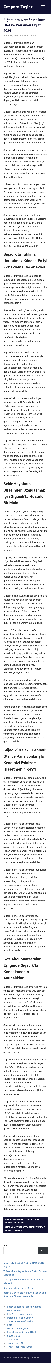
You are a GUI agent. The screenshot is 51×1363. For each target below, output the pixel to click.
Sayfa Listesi (13, 1336)
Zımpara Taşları (18, 6)
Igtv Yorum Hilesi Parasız (19, 1314)
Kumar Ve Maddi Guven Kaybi (18, 1288)
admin (23, 35)
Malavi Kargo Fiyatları (18, 1328)
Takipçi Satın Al (15, 1343)
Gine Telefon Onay (16, 1310)
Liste (9, 1325)
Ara (5, 1245)
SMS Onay (12, 1339)
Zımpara (33, 35)
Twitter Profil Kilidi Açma (19, 1346)
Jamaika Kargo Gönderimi (20, 1321)
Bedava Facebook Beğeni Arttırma (24, 1307)
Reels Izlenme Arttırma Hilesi (21, 1332)
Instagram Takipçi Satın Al (20, 1317)
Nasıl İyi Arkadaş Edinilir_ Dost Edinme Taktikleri (22, 1221)
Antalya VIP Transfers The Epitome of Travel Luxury (25, 1228)
